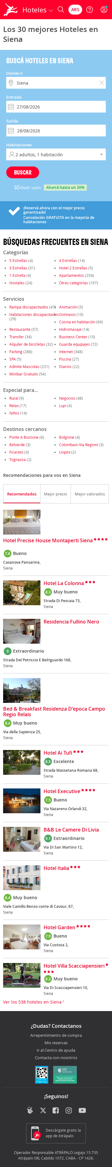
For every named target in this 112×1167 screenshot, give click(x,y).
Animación (68, 306)
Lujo (62, 405)
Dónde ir (14, 73)
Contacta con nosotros (56, 1057)
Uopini (64, 452)
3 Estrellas (18, 267)
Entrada (14, 97)
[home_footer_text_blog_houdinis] (30, 1110)
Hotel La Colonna (64, 583)
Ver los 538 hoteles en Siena (33, 1002)
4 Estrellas (68, 260)
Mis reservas (56, 1043)
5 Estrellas (18, 260)
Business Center (73, 336)
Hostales (17, 282)
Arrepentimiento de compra (56, 1035)
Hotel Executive (62, 791)
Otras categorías (73, 282)
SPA (12, 359)
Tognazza (17, 459)
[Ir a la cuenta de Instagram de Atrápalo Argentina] (69, 1111)
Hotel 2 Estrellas (73, 267)
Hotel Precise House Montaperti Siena (48, 541)
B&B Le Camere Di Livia (71, 830)
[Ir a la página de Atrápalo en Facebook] (56, 1111)
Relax (14, 405)
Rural (13, 398)
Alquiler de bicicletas (27, 344)
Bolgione (66, 437)
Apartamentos (71, 275)
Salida (12, 121)
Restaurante (19, 329)
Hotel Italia (56, 868)
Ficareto (16, 452)
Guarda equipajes (74, 344)
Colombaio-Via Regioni (78, 444)
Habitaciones (19, 145)
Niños (14, 412)
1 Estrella (17, 275)
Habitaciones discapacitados (34, 314)
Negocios (67, 398)
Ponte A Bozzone (24, 437)
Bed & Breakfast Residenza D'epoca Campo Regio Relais (54, 712)
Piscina (65, 359)
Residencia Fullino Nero (71, 622)
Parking (15, 351)
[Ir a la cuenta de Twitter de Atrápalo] (43, 1111)
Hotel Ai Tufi (58, 753)
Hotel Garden (59, 928)
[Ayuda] (89, 9)
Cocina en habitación (77, 321)
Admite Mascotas (24, 366)
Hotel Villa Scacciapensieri (74, 966)
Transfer (16, 336)
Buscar (22, 172)
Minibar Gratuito (23, 373)
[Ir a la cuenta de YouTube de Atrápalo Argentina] (82, 1111)
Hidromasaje (70, 329)
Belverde (17, 444)
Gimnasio (67, 314)
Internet (66, 351)
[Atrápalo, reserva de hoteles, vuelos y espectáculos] (10, 9)
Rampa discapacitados (28, 306)
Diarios (65, 366)
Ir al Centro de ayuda (56, 1050)
